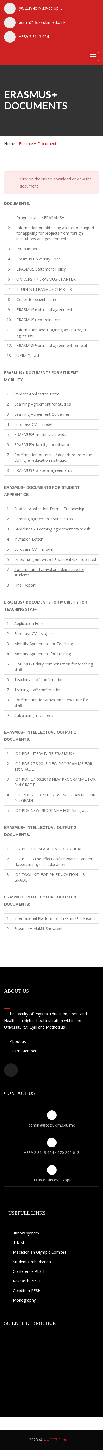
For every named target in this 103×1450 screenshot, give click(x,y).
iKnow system (26, 1233)
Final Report (25, 585)
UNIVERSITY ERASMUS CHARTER (46, 279)
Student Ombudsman (32, 1261)
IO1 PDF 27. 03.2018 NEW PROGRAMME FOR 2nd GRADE (55, 782)
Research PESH (26, 1281)
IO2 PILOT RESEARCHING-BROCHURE (48, 848)
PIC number (26, 248)
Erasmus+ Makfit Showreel (38, 928)
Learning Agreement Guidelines (42, 414)
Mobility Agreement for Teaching (43, 643)
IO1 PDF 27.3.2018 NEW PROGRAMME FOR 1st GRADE (53, 766)
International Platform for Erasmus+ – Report (54, 918)
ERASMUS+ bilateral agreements (45, 309)
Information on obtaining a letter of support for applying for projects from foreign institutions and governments (55, 233)
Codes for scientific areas (39, 299)
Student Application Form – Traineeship (49, 508)
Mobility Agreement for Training (42, 653)
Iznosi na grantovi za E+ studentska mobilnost (55, 559)
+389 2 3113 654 (34, 36)
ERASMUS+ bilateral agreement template (53, 345)
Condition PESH (27, 1290)
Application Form (29, 623)
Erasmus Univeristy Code (38, 259)
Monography (24, 1300)
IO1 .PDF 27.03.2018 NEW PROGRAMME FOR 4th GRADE (54, 797)
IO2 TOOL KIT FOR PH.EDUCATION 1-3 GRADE (49, 877)
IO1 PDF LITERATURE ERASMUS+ (44, 753)
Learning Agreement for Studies (42, 404)
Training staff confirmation (38, 689)
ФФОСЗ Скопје (57, 1439)
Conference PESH (28, 1271)
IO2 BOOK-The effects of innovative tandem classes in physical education (53, 861)
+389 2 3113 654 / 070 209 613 (51, 1152)
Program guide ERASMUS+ (40, 217)
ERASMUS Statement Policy (41, 269)
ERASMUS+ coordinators (38, 319)
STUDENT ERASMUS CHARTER (44, 289)
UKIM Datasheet (31, 355)
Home (9, 143)
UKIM (18, 1242)
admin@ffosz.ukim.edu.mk (42, 22)
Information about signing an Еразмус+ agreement (51, 332)
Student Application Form (36, 394)
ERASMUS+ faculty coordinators (42, 444)
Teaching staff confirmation (38, 679)
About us (17, 1041)
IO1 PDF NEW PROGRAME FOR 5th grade (51, 810)
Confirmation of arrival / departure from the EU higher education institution (53, 457)
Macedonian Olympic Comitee (39, 1252)
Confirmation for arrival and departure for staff (51, 702)
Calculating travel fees (33, 715)
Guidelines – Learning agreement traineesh (52, 529)
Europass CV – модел (33, 633)
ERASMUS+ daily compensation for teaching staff (53, 666)
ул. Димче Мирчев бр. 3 (41, 8)
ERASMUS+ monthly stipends (40, 434)
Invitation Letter (28, 539)
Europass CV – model (33, 424)
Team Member (23, 1050)
